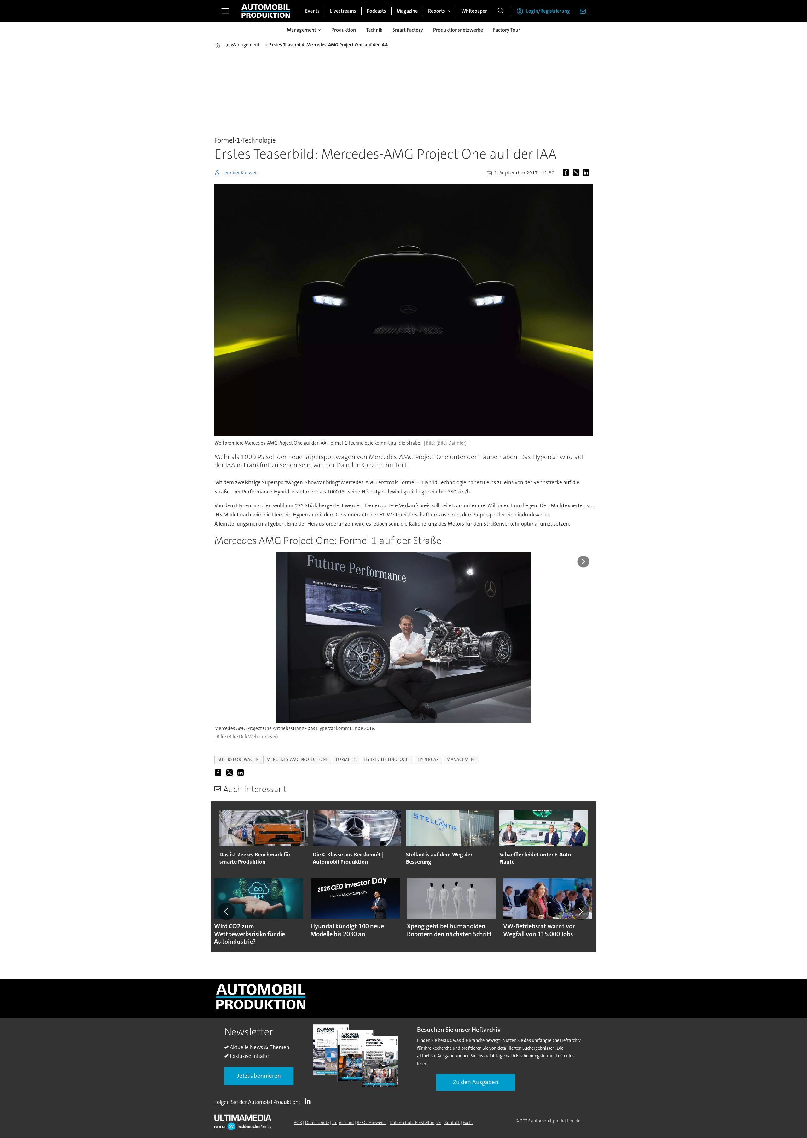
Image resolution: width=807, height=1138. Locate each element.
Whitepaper (474, 11)
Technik (374, 29)
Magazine (407, 11)
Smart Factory (407, 29)
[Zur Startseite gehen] (266, 11)
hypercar (428, 759)
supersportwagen (238, 759)
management (461, 759)
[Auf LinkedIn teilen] (587, 173)
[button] (226, 911)
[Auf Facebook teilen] (567, 173)
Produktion (343, 29)
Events (312, 11)
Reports (436, 11)
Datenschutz (317, 1122)
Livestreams (343, 11)
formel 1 (346, 759)
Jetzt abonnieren (259, 1076)
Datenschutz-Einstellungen (415, 1122)
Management (301, 29)
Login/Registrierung (548, 11)
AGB (298, 1122)
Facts (468, 1122)
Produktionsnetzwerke (458, 29)
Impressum (343, 1122)
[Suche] (500, 11)
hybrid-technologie (387, 759)
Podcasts (376, 11)
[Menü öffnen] (225, 11)
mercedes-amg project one (297, 759)
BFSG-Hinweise (371, 1122)
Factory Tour (506, 29)
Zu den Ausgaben (475, 1082)
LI (309, 1101)
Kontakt (452, 1122)
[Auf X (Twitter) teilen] (577, 173)
